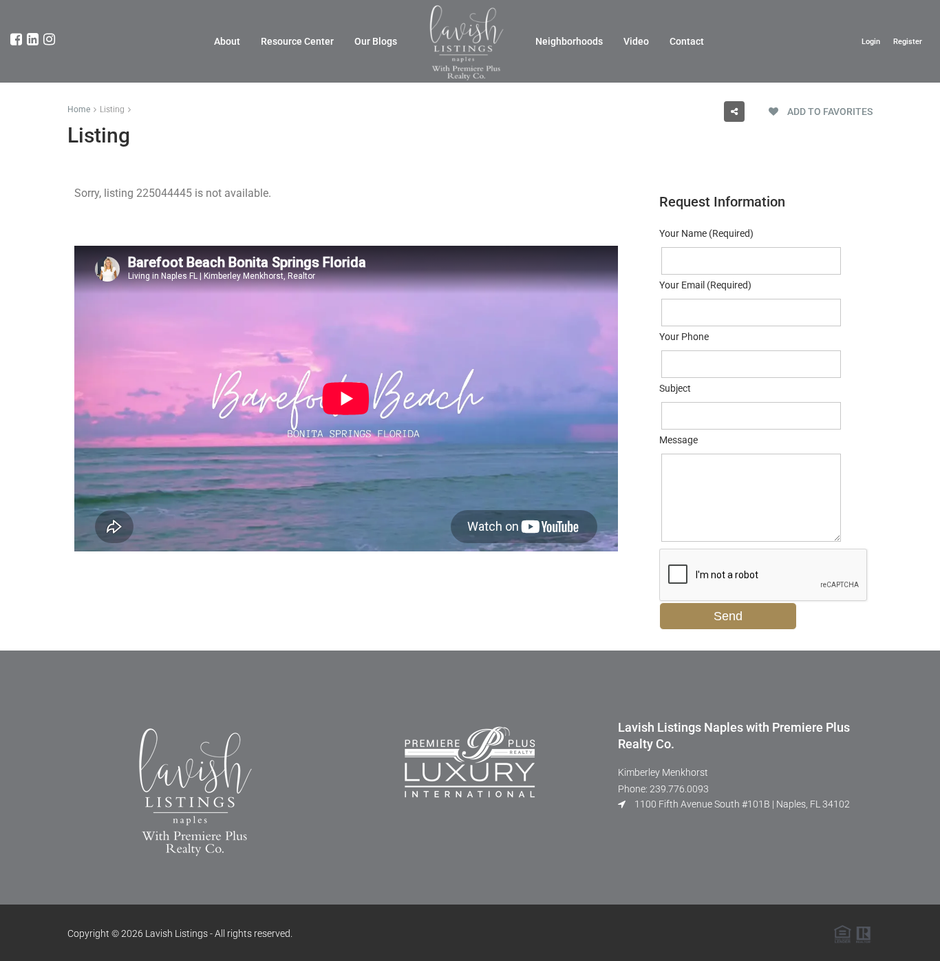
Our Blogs (375, 41)
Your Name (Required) (706, 233)
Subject (675, 388)
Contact (687, 41)
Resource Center (297, 41)
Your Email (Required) (705, 285)
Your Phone (684, 336)
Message (678, 439)
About (227, 41)
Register (907, 41)
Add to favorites (829, 111)
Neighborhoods (569, 41)
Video (636, 41)
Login (871, 41)
